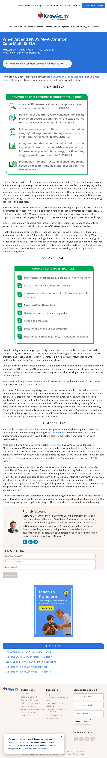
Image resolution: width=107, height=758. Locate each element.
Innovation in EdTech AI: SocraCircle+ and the (30, 651)
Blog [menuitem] (48, 694)
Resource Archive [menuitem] (54, 715)
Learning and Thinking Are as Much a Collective (31, 661)
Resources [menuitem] (70, 5)
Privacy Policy (27, 748)
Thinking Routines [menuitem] (53, 5)
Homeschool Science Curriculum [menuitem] (56, 710)
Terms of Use (42, 748)
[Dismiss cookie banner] (61, 736)
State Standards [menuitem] (35, 27)
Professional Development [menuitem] (57, 27)
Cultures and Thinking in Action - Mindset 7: (29, 656)
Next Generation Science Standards (21, 52)
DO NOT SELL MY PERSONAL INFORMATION (41, 754)
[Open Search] (80, 5)
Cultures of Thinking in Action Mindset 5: (27, 666)
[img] (62, 63)
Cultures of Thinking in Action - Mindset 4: (28, 671)
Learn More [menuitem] (93, 27)
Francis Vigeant (26, 49)
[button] (6, 63)
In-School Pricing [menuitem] (79, 27)
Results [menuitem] (19, 5)
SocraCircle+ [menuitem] (52, 718)
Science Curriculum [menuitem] (17, 27)
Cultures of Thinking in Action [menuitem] (57, 698)
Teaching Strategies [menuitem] (34, 5)
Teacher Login (93, 5)
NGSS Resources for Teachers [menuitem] (55, 704)
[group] (37, 64)
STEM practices (57, 432)
